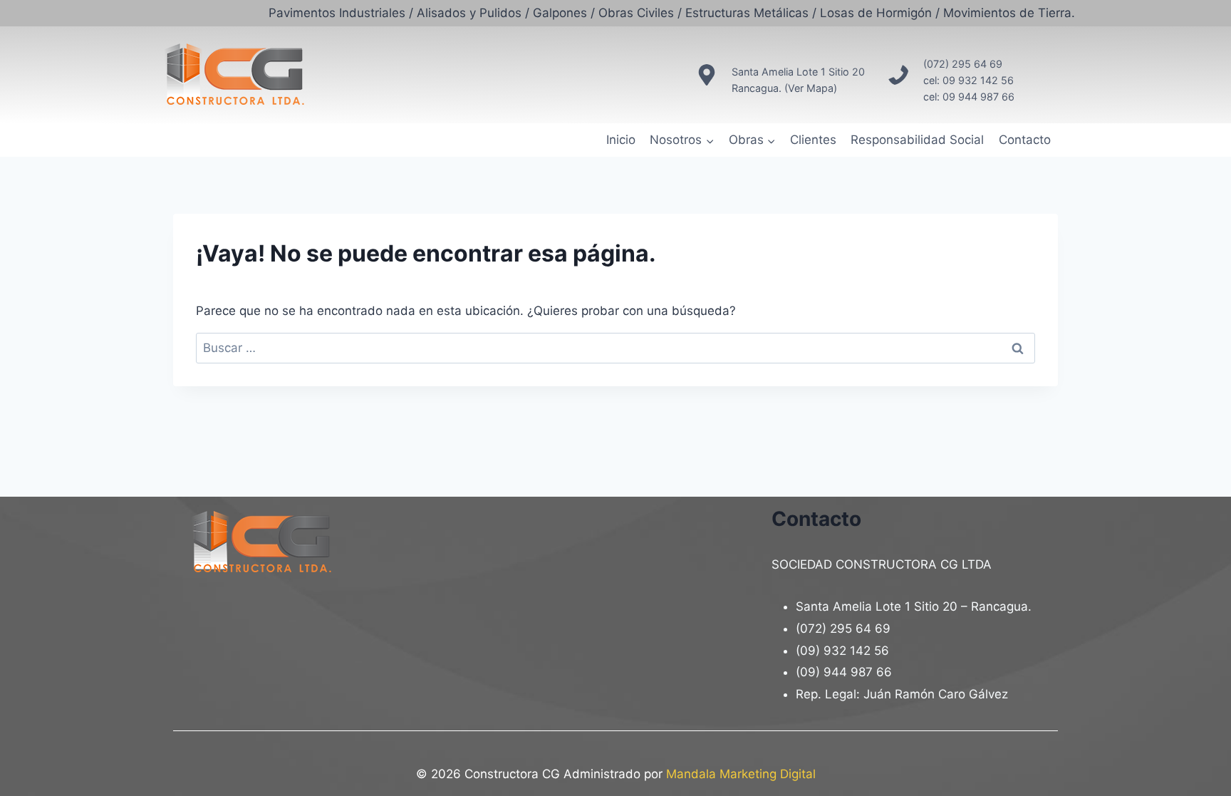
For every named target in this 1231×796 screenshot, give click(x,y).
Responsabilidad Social (917, 140)
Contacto (1025, 140)
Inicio (620, 140)
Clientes (813, 140)
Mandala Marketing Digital (741, 774)
